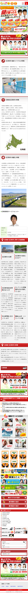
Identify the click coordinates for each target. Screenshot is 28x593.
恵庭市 (7, 586)
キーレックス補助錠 (6, 522)
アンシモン (4, 517)
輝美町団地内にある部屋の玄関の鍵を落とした (11, 403)
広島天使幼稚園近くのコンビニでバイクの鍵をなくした (13, 411)
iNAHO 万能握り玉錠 (6, 521)
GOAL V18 (4, 524)
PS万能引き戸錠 (5, 518)
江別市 (2, 586)
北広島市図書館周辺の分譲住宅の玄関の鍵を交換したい (13, 410)
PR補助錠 (4, 525)
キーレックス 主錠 (6, 519)
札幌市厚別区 (20, 586)
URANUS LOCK (5, 514)
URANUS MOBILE (6, 512)
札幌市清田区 (13, 586)
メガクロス (4, 515)
